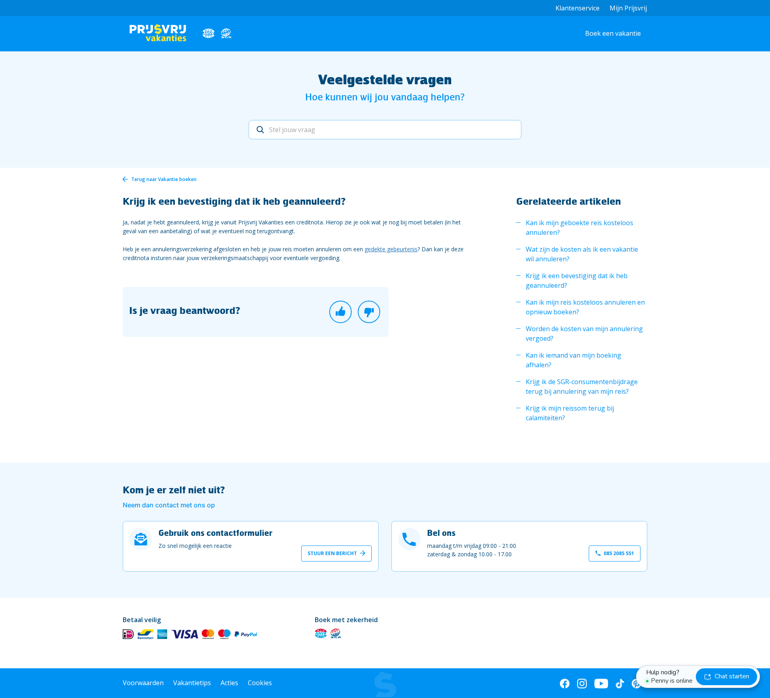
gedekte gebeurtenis (391, 249)
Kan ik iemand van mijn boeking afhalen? (573, 360)
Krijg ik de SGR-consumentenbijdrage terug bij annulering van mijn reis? (582, 386)
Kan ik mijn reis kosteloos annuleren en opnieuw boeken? (585, 307)
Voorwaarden (143, 682)
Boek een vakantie (613, 33)
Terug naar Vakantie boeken (164, 179)
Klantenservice (577, 8)
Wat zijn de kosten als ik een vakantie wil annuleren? (582, 254)
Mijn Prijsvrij (628, 8)
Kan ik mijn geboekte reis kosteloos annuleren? (579, 227)
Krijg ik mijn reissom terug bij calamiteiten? (570, 413)
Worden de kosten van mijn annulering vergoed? (584, 333)
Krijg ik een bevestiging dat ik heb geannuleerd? (577, 280)
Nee (369, 312)
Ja (340, 312)
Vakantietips (192, 682)
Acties (229, 682)
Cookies (260, 682)
